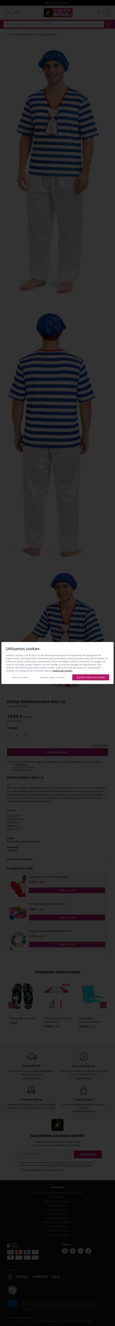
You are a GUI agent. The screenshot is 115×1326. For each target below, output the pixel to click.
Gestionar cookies (20, 677)
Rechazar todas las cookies (52, 677)
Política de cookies (62, 670)
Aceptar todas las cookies (91, 677)
